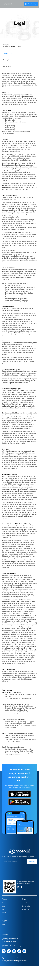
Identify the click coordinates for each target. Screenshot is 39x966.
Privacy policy (26, 906)
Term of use (25, 903)
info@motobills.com (11, 938)
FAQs (3, 924)
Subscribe (32, 861)
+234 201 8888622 (10, 941)
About (3, 906)
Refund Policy (26, 909)
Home (3, 903)
